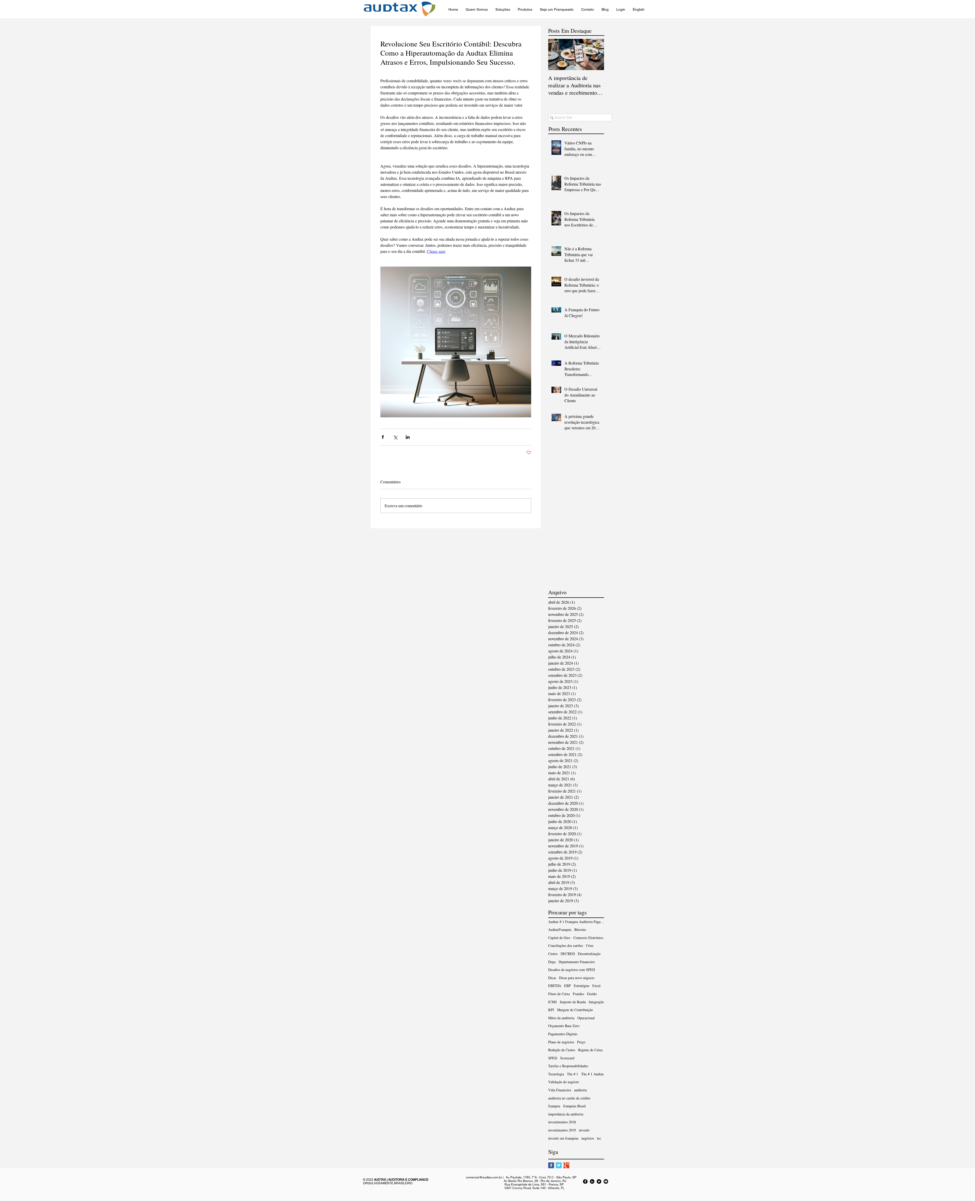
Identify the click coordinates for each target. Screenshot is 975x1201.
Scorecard (567, 1058)
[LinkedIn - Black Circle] (592, 1181)
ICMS (552, 1001)
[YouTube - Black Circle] (606, 1181)
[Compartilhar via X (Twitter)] (395, 437)
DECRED (568, 953)
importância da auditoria (565, 1114)
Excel (596, 985)
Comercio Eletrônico (588, 937)
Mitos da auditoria (561, 1017)
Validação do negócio (563, 1081)
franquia (554, 1106)
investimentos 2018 (562, 1122)
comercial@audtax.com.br (484, 1177)
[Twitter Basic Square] (559, 1165)
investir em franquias (563, 1138)
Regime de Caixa (590, 1049)
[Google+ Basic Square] (566, 1165)
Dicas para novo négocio (576, 977)
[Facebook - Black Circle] (585, 1181)
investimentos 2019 (562, 1130)
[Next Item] (596, 54)
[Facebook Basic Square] (551, 1165)
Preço (581, 1042)
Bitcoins (580, 929)
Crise (589, 945)
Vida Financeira (559, 1090)
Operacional (586, 1017)
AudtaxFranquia (559, 929)
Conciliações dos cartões (565, 945)
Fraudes (578, 993)
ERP (567, 985)
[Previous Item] (556, 54)
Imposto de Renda (573, 1001)
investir (584, 1130)
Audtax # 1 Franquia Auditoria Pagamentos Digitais (576, 921)
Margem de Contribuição (575, 1009)
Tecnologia (556, 1074)
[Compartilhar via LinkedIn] (407, 437)
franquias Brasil (574, 1106)
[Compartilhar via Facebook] (382, 437)
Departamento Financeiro (577, 961)
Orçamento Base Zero (563, 1025)
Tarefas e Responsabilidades (568, 1065)
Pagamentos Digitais (562, 1033)
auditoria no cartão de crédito (569, 1098)
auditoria (580, 1090)
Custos (553, 953)
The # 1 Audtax (592, 1074)
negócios (587, 1138)
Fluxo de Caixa (559, 993)
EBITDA (554, 985)
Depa (552, 961)
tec (599, 1138)
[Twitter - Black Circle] (599, 1181)
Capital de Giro (559, 937)
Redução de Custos (561, 1049)
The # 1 (572, 1074)
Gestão (592, 993)
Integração (596, 1001)
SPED (552, 1058)
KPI (551, 1009)
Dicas (552, 977)
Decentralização (589, 953)
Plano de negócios (561, 1042)
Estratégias (581, 985)
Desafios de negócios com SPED (571, 969)
